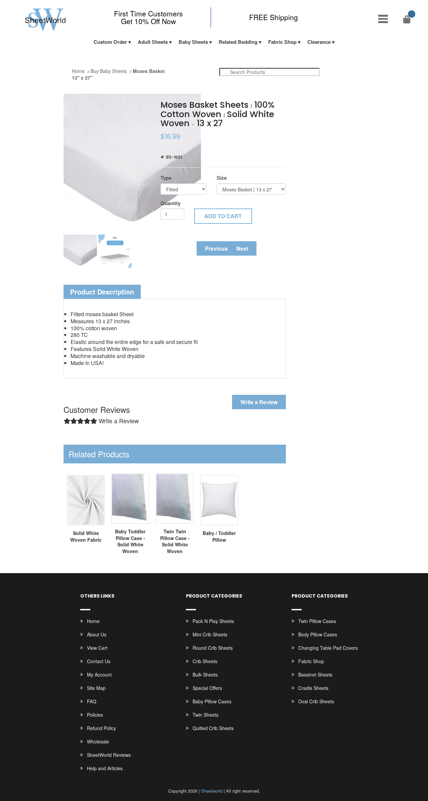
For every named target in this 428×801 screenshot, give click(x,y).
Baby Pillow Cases (212, 701)
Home (78, 71)
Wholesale (98, 741)
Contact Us (98, 661)
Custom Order (110, 42)
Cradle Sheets (313, 688)
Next (242, 248)
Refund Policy (101, 728)
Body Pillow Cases (317, 634)
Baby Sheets (193, 42)
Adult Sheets (153, 42)
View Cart (97, 647)
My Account (99, 674)
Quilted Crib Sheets (213, 728)
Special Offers (207, 688)
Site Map (96, 688)
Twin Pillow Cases (317, 621)
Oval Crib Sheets (316, 701)
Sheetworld (211, 791)
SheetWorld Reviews (109, 754)
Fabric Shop (282, 42)
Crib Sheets (205, 661)
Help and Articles (105, 768)
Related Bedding (238, 42)
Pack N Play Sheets (213, 621)
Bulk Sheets (205, 674)
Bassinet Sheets (315, 674)
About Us (96, 634)
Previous (216, 248)
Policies (95, 714)
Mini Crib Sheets (210, 634)
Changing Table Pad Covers (328, 647)
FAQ (91, 701)
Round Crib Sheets (213, 647)
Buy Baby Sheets (109, 71)
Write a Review (259, 402)
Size (222, 177)
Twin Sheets (205, 714)
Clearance (319, 42)
